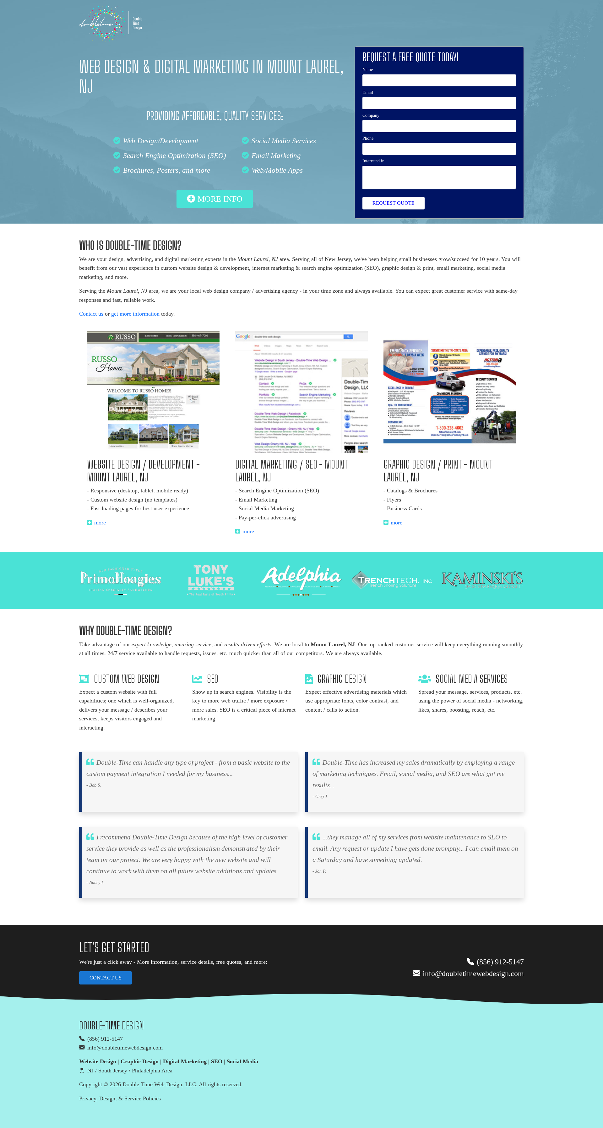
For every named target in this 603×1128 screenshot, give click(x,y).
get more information (135, 314)
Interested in (373, 160)
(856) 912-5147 (500, 962)
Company (370, 115)
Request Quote (393, 203)
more (100, 522)
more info (220, 198)
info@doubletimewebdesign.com (473, 973)
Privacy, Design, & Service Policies (120, 1098)
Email (367, 92)
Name (367, 69)
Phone (367, 138)
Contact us (91, 314)
